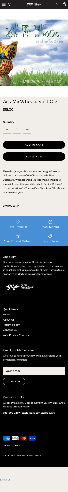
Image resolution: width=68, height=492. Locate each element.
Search (7, 314)
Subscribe (14, 381)
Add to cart (34, 144)
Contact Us (10, 329)
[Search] (11, 4)
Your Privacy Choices (16, 335)
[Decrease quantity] (7, 129)
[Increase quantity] (27, 129)
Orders (6, 445)
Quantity (8, 122)
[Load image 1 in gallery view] (34, 53)
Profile (17, 445)
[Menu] (4, 4)
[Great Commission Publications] (34, 4)
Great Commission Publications (25, 455)
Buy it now (34, 156)
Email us (5, 479)
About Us (8, 319)
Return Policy (11, 324)
